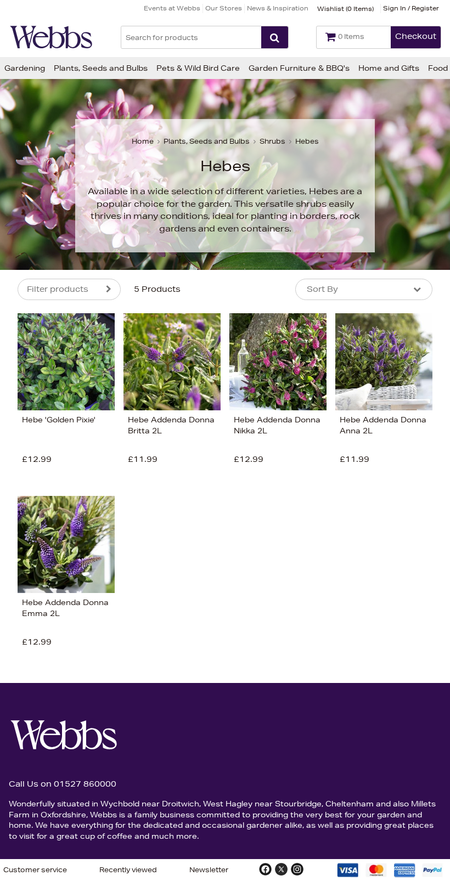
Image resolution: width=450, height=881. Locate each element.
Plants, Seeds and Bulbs (101, 68)
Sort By (322, 289)
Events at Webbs (172, 8)
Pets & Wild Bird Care (198, 68)
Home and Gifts (388, 68)
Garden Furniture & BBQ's (299, 68)
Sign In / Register (411, 8)
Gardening (24, 68)
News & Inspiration (277, 8)
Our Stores (223, 8)
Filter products (57, 289)
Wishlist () (345, 8)
